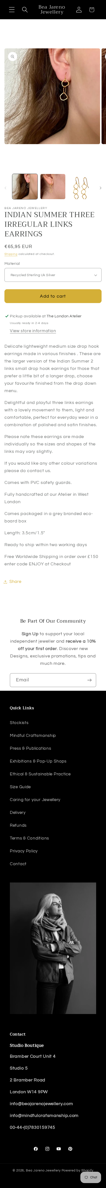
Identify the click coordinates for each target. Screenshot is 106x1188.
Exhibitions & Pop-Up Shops (38, 761)
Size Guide (20, 787)
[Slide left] (5, 188)
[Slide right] (100, 188)
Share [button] (15, 581)
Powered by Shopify (77, 1170)
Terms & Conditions (29, 838)
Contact (18, 864)
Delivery (18, 812)
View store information (33, 331)
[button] (11, 9)
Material (12, 264)
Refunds (18, 825)
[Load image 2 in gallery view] (53, 186)
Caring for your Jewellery (35, 800)
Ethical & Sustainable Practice (40, 774)
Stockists (19, 723)
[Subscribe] (89, 680)
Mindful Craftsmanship (33, 735)
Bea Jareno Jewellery (43, 1170)
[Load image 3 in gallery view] (80, 186)
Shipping (11, 254)
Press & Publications (30, 748)
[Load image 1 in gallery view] (24, 186)
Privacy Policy (24, 851)
